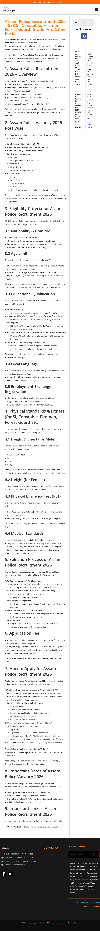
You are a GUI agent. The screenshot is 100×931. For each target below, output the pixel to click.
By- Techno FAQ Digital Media (88, 902)
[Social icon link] (3, 874)
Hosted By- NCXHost (92, 907)
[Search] (76, 22)
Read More (77, 80)
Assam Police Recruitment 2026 (44, 827)
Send (93, 854)
